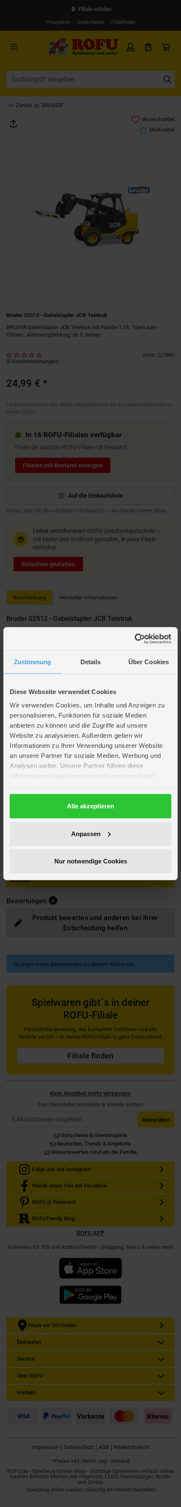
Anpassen (86, 833)
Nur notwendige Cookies (90, 861)
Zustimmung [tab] (32, 661)
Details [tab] (90, 661)
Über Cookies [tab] (148, 661)
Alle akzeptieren (90, 806)
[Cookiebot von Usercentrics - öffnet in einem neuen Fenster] (134, 638)
